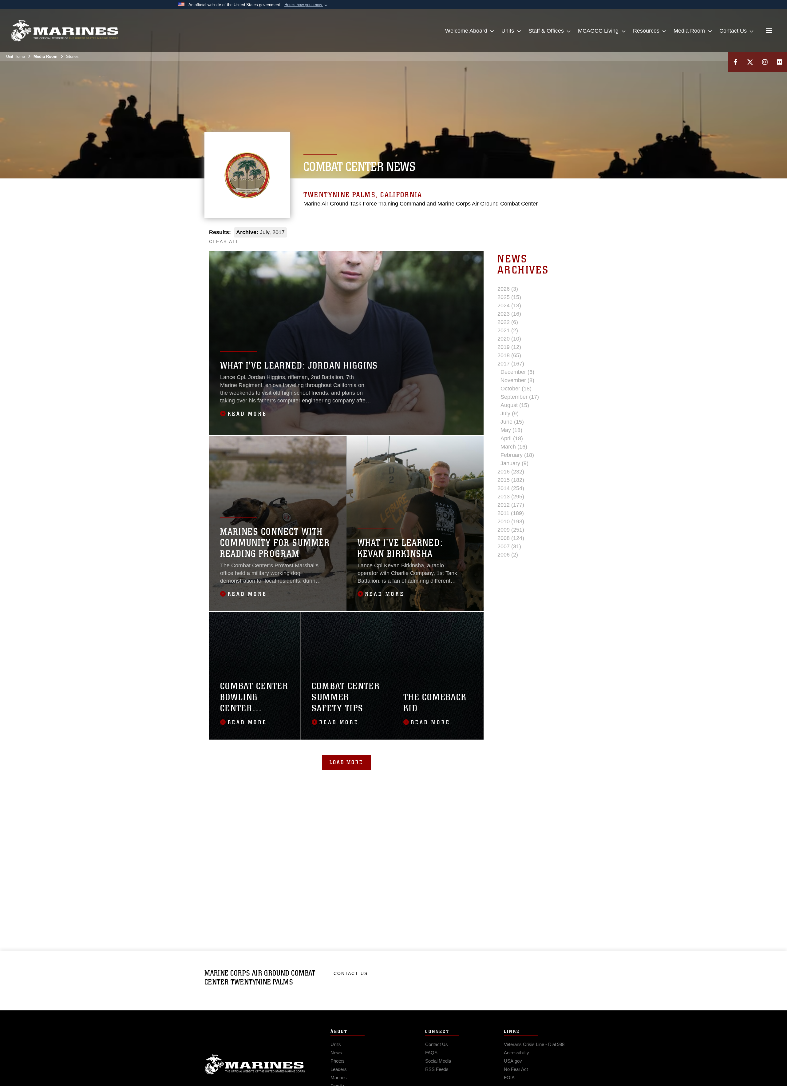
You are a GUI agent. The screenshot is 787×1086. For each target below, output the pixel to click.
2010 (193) (510, 521)
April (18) (511, 438)
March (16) (513, 447)
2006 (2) (507, 555)
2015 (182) (510, 480)
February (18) (517, 455)
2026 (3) (507, 289)
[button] (306, 5)
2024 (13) (509, 305)
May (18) (511, 430)
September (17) (519, 397)
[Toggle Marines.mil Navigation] (769, 31)
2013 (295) (510, 496)
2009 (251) (510, 530)
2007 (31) (509, 546)
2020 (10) (509, 339)
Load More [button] (346, 762)
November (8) (517, 380)
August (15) (514, 405)
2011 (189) (510, 513)
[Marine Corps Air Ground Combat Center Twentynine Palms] (64, 31)
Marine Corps (254, 1064)
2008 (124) (510, 538)
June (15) (512, 422)
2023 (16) (509, 314)
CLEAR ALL (224, 241)
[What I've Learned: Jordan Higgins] (346, 343)
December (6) (517, 372)
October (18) (516, 388)
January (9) (514, 463)
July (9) (509, 413)
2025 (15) (509, 297)
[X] (750, 62)
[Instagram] (764, 62)
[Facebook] (735, 62)
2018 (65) (509, 355)
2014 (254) (510, 488)
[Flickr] (779, 62)
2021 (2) (507, 330)
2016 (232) (510, 472)
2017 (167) (510, 364)
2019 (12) (509, 347)
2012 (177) (510, 505)
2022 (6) (507, 322)
